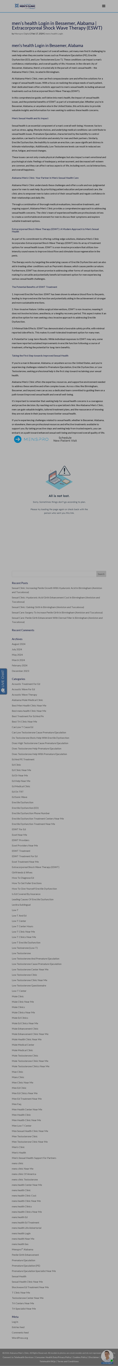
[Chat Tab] (59, 683)
